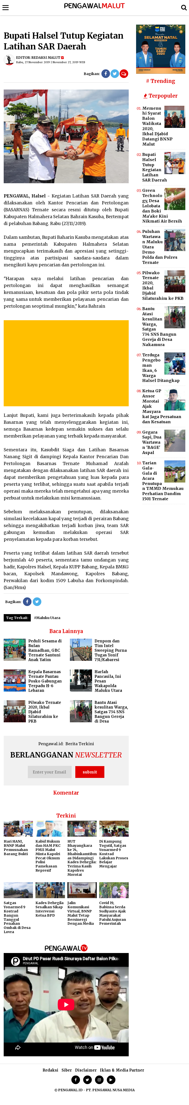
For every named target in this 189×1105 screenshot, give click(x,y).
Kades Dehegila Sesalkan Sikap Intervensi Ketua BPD (49, 909)
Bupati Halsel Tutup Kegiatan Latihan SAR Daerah (154, 167)
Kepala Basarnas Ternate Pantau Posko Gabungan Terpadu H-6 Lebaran (45, 681)
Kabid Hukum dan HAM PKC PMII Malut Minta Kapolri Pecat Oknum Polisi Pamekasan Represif (48, 856)
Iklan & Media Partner (122, 1070)
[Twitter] (114, 73)
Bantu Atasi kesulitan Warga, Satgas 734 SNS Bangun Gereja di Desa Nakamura (99, 714)
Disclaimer (86, 1070)
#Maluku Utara (47, 618)
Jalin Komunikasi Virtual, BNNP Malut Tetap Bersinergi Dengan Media (80, 913)
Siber (67, 1070)
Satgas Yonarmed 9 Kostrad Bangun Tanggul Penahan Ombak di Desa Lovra (17, 917)
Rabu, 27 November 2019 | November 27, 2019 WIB (50, 62)
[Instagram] (99, 1079)
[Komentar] (124, 73)
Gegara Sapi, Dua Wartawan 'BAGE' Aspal (151, 442)
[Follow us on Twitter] (87, 1079)
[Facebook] (105, 73)
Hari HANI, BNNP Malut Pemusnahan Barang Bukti (16, 847)
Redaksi (50, 1070)
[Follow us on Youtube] (111, 1079)
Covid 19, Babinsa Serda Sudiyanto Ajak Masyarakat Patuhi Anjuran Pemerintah (112, 913)
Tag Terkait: (17, 618)
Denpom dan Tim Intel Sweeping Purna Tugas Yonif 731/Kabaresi (110, 650)
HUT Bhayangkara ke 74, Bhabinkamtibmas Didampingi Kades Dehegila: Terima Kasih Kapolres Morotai (82, 858)
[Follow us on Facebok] (75, 1079)
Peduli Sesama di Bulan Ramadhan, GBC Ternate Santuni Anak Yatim (45, 650)
